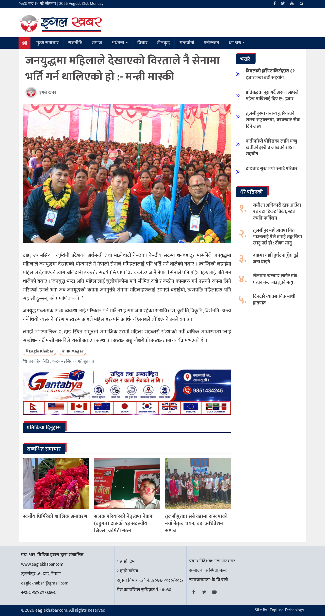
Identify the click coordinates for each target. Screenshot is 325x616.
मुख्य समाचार (47, 43)
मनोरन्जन (211, 43)
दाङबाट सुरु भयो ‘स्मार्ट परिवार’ (272, 169)
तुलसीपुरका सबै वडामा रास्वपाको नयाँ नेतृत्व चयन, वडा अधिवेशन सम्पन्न (196, 523)
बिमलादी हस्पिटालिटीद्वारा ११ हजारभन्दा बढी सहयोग (270, 74)
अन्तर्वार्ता (186, 43)
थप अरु (235, 43)
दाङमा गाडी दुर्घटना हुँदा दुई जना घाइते (275, 259)
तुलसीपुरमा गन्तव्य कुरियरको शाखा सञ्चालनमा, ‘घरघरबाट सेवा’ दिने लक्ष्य (273, 120)
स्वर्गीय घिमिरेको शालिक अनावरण (55, 516)
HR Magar (74, 351)
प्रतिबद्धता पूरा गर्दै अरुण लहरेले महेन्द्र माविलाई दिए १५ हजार (272, 96)
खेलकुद (163, 43)
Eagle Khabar (41, 351)
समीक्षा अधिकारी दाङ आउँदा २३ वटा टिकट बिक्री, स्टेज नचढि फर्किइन (277, 212)
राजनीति (75, 43)
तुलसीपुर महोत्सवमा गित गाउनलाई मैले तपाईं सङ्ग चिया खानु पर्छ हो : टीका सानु (277, 237)
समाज (97, 43)
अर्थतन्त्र (117, 43)
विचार (142, 43)
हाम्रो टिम (127, 561)
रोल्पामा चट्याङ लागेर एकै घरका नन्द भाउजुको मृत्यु (275, 279)
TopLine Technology (287, 610)
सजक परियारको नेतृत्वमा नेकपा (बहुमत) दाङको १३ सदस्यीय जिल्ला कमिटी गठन (124, 523)
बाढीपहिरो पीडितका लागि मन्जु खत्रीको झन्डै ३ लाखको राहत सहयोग (271, 147)
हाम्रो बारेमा (129, 571)
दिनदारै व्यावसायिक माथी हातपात (274, 300)
